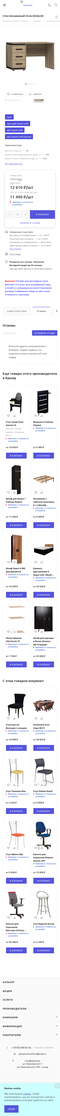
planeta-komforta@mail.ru (32, 1053)
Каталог (9, 982)
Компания (10, 1017)
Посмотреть (15, 248)
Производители (14, 1008)
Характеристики (17, 311)
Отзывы (41, 311)
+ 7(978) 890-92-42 (21, 1047)
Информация (12, 1026)
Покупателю (12, 1034)
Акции (7, 990)
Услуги (8, 999)
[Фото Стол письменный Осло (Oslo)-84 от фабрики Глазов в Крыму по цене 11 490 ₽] (30, 56)
